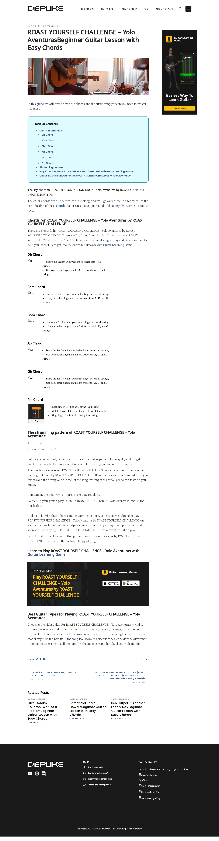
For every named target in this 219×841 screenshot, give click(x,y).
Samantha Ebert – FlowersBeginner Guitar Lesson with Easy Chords (87, 709)
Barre (49, 261)
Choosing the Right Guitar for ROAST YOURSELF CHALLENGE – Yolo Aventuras (85, 175)
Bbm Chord (48, 146)
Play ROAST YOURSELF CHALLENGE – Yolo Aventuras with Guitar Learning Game (86, 171)
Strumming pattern (51, 167)
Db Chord (47, 134)
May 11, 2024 (34, 26)
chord (42, 190)
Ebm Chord (48, 140)
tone (118, 629)
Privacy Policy (118, 828)
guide (40, 104)
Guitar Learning (52, 26)
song (116, 206)
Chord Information (50, 130)
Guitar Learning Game (117, 245)
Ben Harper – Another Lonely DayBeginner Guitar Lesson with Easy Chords (128, 709)
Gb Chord (47, 157)
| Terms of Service (133, 828)
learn (43, 245)
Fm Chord (47, 163)
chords (80, 104)
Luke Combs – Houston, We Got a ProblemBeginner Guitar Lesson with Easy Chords (42, 711)
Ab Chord (47, 151)
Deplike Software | (102, 828)
